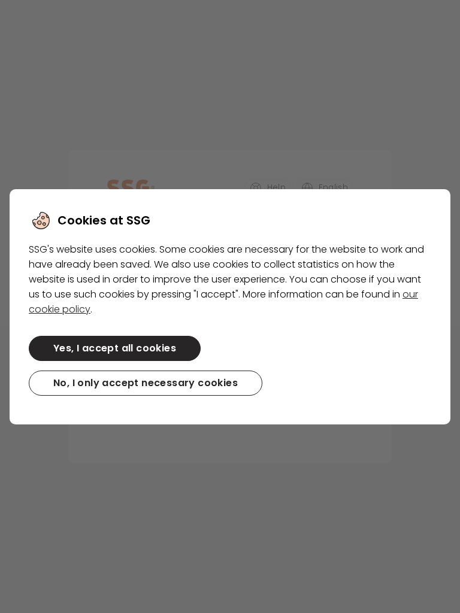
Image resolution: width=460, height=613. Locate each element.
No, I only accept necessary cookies (145, 383)
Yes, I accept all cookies (114, 348)
